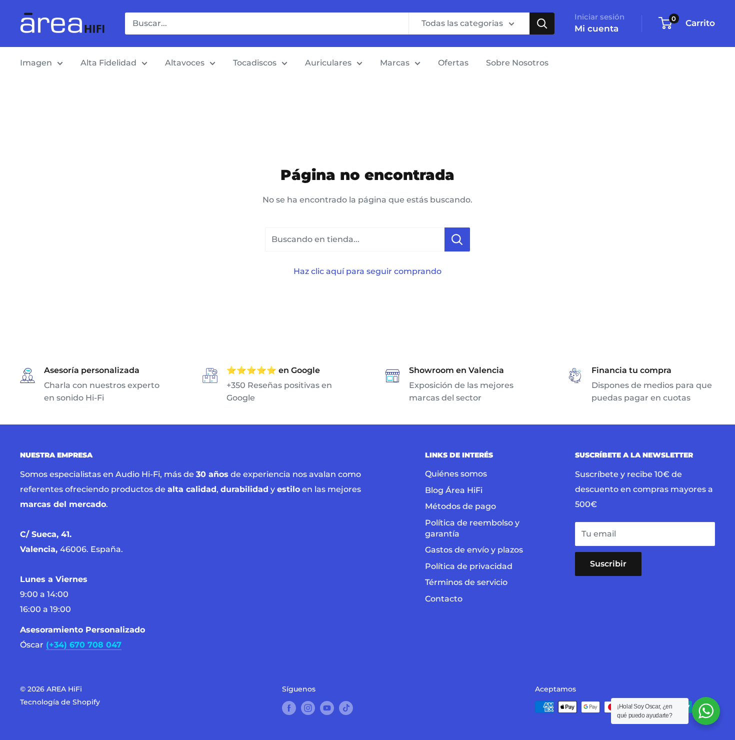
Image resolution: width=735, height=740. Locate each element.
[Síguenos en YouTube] (327, 708)
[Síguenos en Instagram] (308, 708)
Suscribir (608, 563)
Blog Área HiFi (453, 490)
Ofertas (453, 63)
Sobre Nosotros (517, 63)
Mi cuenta (596, 29)
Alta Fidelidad (108, 63)
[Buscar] (542, 23)
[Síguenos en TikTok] (346, 708)
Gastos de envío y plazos (474, 549)
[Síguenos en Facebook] (289, 708)
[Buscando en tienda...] (457, 240)
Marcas (395, 63)
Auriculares (328, 63)
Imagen (36, 63)
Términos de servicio (466, 582)
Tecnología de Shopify (60, 702)
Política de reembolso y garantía (472, 528)
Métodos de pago (460, 506)
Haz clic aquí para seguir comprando (368, 271)
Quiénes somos (456, 473)
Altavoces (184, 63)
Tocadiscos (254, 63)
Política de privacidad (468, 566)
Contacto (443, 599)
